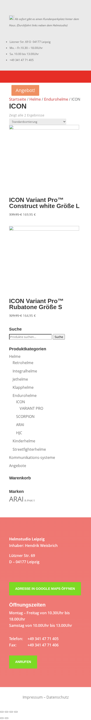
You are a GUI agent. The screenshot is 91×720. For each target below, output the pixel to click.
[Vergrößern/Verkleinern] (16, 712)
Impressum (33, 697)
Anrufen (23, 662)
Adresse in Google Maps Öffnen (45, 588)
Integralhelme (25, 371)
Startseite (17, 99)
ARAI (20, 424)
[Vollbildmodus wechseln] (11, 712)
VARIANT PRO (31, 408)
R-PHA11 (29, 500)
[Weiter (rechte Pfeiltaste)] (6, 718)
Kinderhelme (24, 441)
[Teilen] (6, 712)
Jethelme (20, 379)
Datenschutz (57, 697)
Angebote (17, 465)
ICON (20, 401)
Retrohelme (23, 362)
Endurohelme (56, 99)
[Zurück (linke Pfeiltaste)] (2, 718)
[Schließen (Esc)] (2, 712)
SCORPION (25, 416)
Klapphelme (23, 387)
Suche (59, 337)
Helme (35, 99)
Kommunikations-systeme (32, 457)
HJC (19, 432)
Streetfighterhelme (29, 449)
